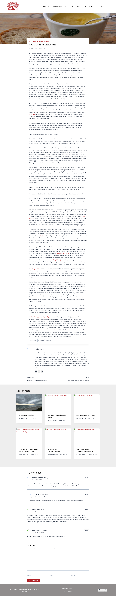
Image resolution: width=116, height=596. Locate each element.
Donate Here (68, 592)
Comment (30, 554)
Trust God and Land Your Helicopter (78, 379)
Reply (86, 478)
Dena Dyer (80, 418)
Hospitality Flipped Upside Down (37, 379)
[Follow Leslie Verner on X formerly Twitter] (39, 371)
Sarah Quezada (53, 420)
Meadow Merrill (38, 530)
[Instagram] (105, 590)
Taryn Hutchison (82, 454)
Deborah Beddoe (24, 454)
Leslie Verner (34, 48)
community (33, 340)
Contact (57, 589)
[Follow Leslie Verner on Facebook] (36, 371)
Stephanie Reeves (24, 418)
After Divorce (37, 509)
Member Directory (60, 6)
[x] (99, 590)
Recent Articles (91, 6)
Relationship (45, 41)
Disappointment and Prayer (85, 415)
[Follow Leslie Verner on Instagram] (42, 371)
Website (73, 575)
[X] (102, 590)
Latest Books (76, 6)
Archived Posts (67, 589)
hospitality (41, 340)
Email (51, 575)
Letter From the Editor (26, 415)
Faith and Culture (34, 41)
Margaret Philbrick (53, 454)
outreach (48, 340)
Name (29, 575)
